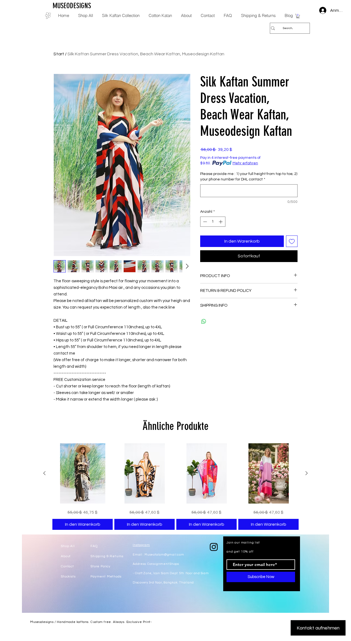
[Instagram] (213, 547)
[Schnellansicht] (82, 473)
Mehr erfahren (245, 163)
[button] (298, 16)
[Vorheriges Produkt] (44, 473)
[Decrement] (204, 221)
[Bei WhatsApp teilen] (203, 321)
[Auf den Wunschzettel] (292, 241)
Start (58, 54)
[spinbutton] (213, 221)
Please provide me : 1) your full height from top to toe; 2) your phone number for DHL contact (248, 176)
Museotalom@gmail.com (164, 554)
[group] (175, 486)
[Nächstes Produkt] (306, 473)
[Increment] (221, 221)
